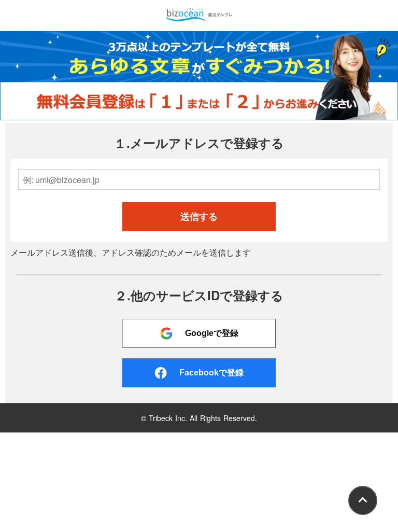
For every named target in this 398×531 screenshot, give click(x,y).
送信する (199, 217)
